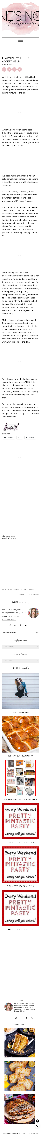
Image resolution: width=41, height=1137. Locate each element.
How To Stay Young (20, 712)
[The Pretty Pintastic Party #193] (20, 908)
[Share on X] (9, 69)
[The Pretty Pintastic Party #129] (20, 864)
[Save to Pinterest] (14, 69)
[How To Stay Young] (20, 691)
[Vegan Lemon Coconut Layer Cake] (19, 1043)
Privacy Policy (32, 1134)
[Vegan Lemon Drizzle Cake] (19, 1076)
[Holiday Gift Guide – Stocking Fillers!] (20, 778)
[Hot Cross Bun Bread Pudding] (20, 734)
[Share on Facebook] (4, 69)
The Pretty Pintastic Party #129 (20, 886)
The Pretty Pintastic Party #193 (20, 929)
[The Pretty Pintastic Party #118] (20, 821)
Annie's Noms (20, 17)
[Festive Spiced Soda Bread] (19, 1109)
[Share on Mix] (19, 69)
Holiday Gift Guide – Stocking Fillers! (20, 799)
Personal (12, 536)
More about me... (9, 619)
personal (13, 538)
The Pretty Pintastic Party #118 (20, 843)
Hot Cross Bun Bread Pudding (20, 756)
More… (22, 1011)
